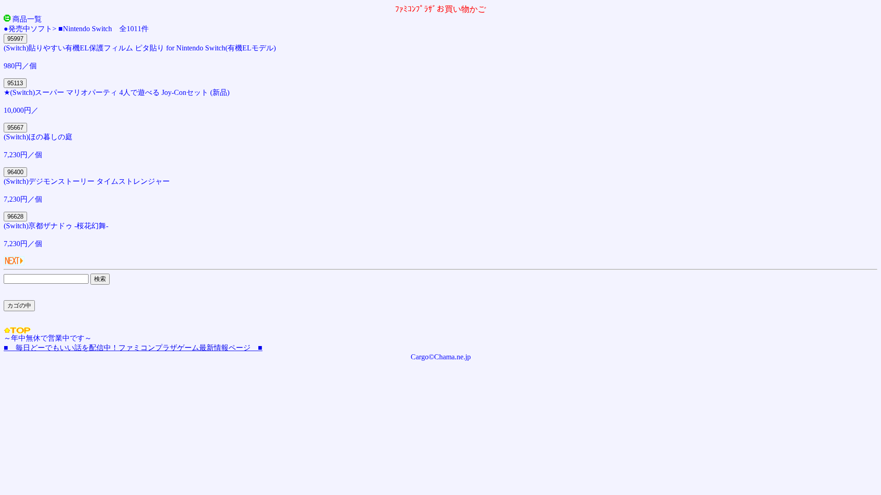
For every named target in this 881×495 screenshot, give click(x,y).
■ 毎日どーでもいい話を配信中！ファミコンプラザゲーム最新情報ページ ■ (133, 348)
